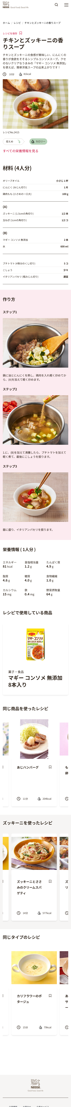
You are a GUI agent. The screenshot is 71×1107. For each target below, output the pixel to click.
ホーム (6, 22)
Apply (56, 6)
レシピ (17, 22)
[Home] (16, 4)
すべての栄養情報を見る (20, 150)
